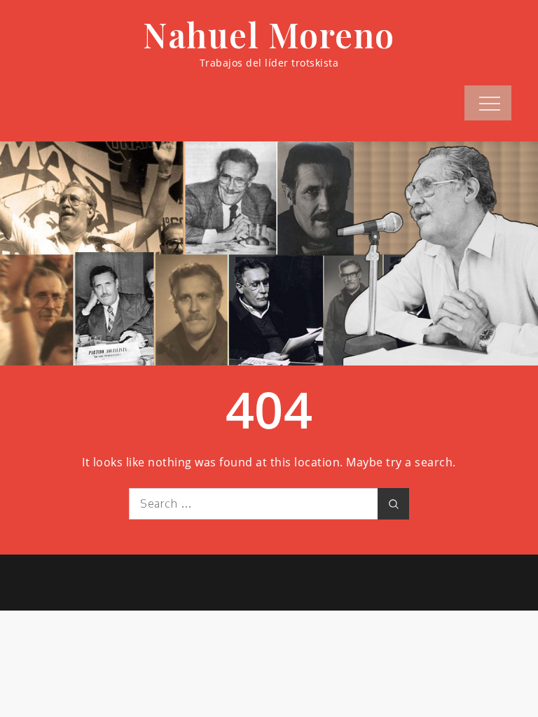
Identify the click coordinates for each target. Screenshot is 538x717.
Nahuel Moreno (269, 34)
